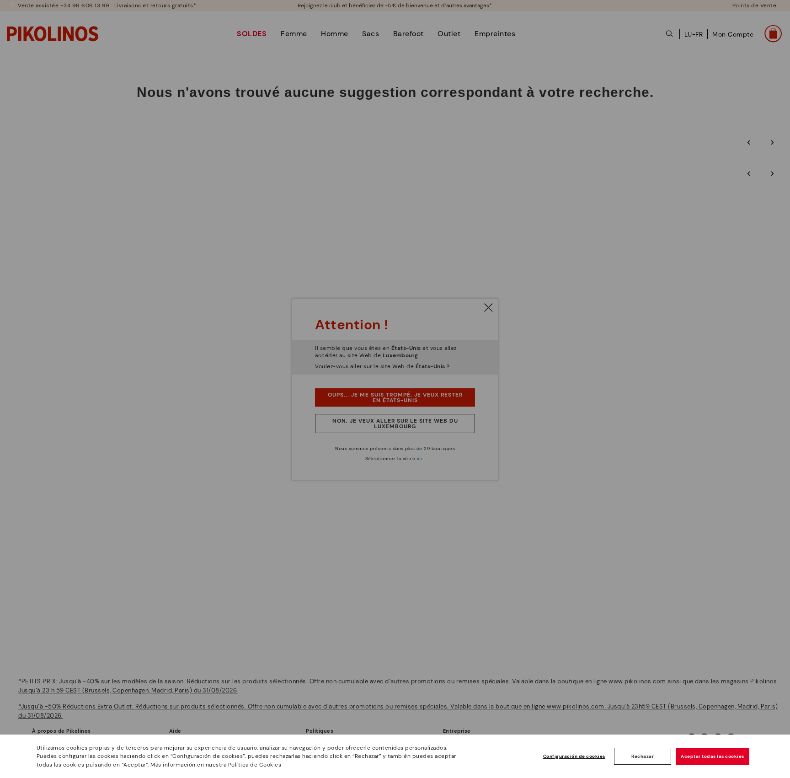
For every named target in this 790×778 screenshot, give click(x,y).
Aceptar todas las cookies (712, 756)
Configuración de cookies (574, 756)
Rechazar (642, 756)
